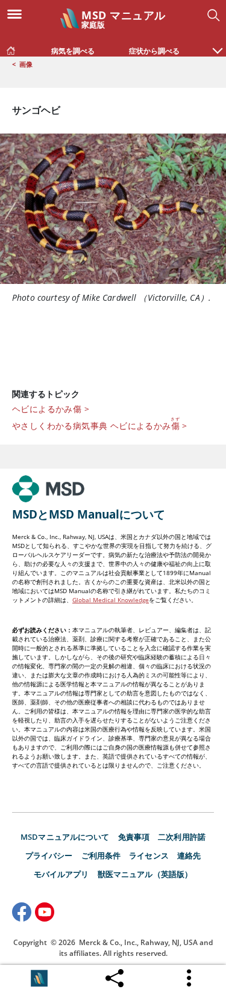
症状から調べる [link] (154, 51)
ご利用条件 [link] (101, 855)
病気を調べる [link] (73, 51)
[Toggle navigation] (18, 13)
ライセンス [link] (149, 855)
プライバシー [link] (49, 855)
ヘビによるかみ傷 (50, 408)
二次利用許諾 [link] (182, 836)
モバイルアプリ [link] (61, 874)
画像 (26, 64)
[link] (11, 48)
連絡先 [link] (189, 855)
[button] (217, 44)
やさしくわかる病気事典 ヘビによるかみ (99, 424)
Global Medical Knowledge (110, 600)
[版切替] (39, 978)
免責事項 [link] (134, 836)
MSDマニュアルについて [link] (65, 836)
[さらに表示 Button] (190, 978)
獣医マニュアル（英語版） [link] (145, 874)
